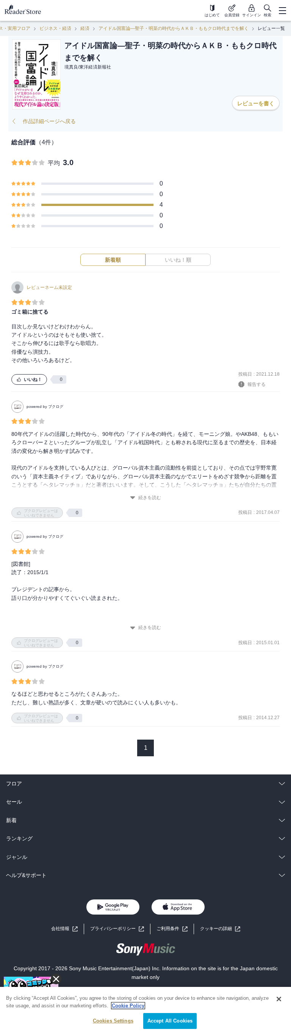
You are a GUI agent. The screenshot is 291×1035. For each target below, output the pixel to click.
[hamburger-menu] (282, 10)
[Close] (279, 999)
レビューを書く (255, 103)
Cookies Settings (113, 1021)
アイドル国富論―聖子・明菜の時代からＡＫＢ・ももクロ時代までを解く (174, 28)
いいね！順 (178, 260)
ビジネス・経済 (55, 28)
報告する (256, 384)
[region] (145, 1011)
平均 (54, 163)
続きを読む (149, 497)
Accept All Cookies (169, 1021)
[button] (220, 929)
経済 (84, 28)
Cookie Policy (128, 1005)
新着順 (113, 260)
